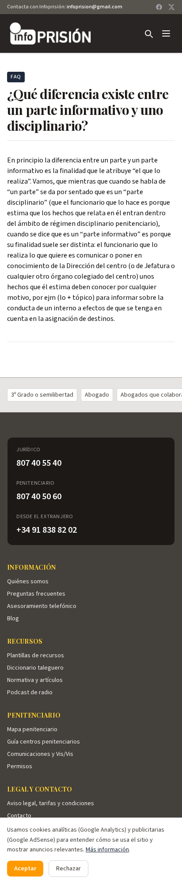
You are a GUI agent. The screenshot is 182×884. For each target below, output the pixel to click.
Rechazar (68, 868)
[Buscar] (148, 33)
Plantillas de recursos (35, 655)
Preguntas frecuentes (36, 593)
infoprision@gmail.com (94, 7)
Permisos (19, 766)
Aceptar (25, 868)
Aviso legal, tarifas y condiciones (50, 803)
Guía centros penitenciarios (43, 741)
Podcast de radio (30, 692)
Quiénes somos (28, 581)
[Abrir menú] (166, 33)
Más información (107, 849)
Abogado (97, 394)
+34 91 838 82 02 (46, 530)
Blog (13, 618)
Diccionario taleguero (35, 667)
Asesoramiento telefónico (41, 606)
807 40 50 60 (38, 496)
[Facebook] (159, 7)
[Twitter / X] (171, 7)
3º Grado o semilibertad (42, 394)
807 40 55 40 (38, 463)
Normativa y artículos (35, 680)
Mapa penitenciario (32, 729)
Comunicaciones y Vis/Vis (40, 754)
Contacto (19, 815)
